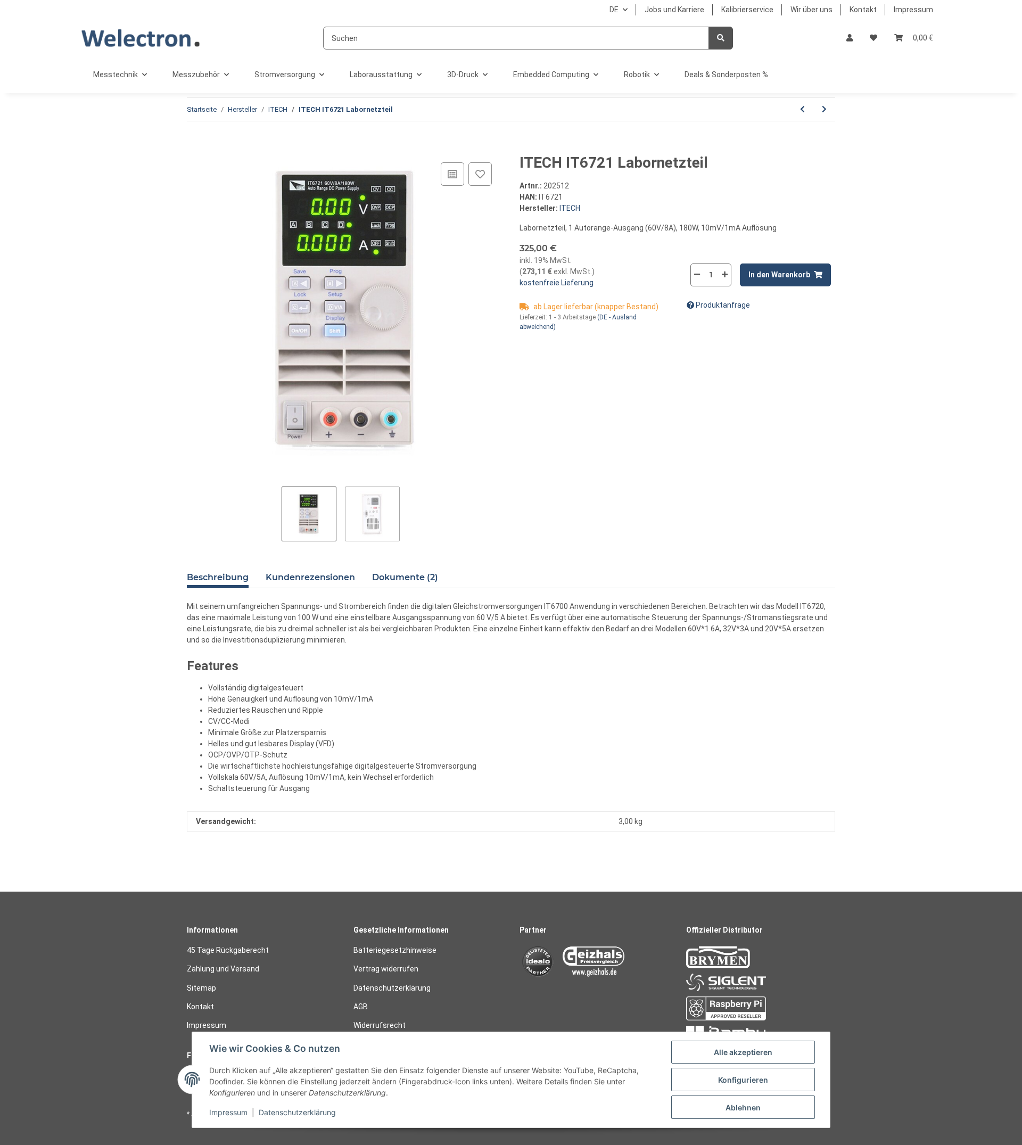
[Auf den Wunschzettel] (480, 174)
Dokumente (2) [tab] (405, 577)
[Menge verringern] (697, 274)
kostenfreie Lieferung (557, 282)
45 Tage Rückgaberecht (228, 950)
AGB (360, 1006)
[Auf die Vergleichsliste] (452, 174)
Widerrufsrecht (379, 1025)
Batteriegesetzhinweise (394, 950)
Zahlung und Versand (223, 969)
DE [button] (614, 9)
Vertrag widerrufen (385, 969)
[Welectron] (140, 38)
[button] (849, 38)
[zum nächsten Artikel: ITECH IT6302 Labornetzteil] (824, 109)
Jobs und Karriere (674, 9)
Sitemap (201, 988)
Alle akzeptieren (743, 1052)
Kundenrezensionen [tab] (310, 577)
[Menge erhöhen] (724, 274)
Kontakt (863, 9)
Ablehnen (743, 1107)
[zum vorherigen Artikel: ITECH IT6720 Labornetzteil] (802, 109)
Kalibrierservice (747, 9)
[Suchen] (720, 38)
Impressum (913, 9)
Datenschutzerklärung (392, 988)
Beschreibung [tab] (218, 577)
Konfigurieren (743, 1079)
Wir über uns (811, 9)
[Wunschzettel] (873, 38)
